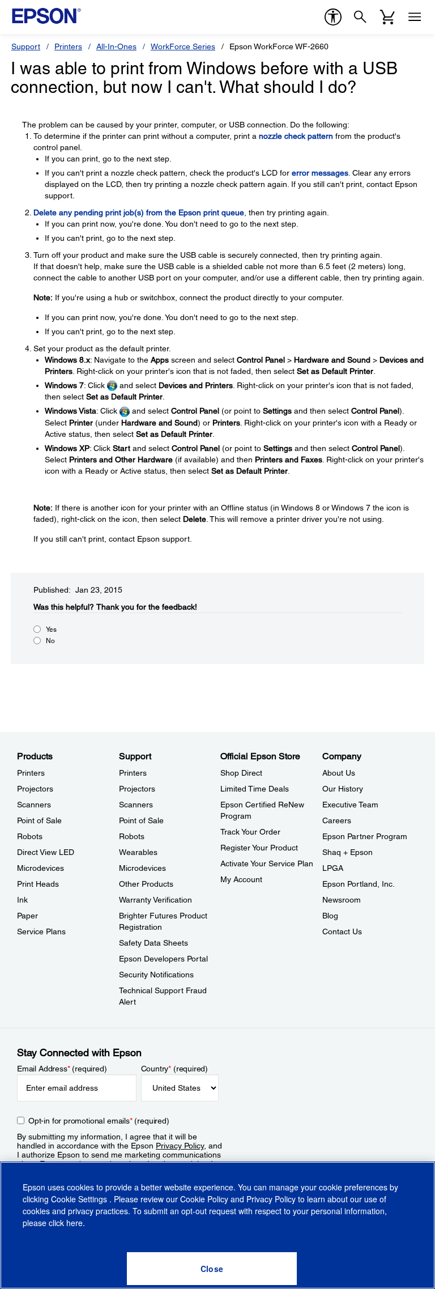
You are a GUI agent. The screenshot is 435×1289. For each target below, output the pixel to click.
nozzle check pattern (296, 136)
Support (25, 46)
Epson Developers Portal (163, 958)
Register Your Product (259, 847)
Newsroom (341, 899)
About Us (338, 772)
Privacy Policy (180, 1145)
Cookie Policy (204, 1199)
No (50, 641)
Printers (68, 46)
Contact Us (342, 931)
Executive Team (350, 804)
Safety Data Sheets (153, 942)
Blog (330, 915)
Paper (27, 915)
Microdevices (40, 868)
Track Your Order (250, 831)
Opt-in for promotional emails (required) (98, 1120)
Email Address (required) (62, 1068)
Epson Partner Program (364, 836)
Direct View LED (45, 852)
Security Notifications (156, 974)
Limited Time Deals (254, 788)
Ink (22, 899)
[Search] (360, 17)
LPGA (332, 868)
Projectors (35, 788)
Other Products (146, 883)
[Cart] (387, 17)
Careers (336, 820)
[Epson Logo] (46, 15)
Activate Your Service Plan (266, 863)
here (74, 1222)
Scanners (34, 804)
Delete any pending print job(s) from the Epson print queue (138, 212)
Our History (342, 788)
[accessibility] (333, 17)
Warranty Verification (155, 899)
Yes (51, 629)
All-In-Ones (116, 46)
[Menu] (415, 17)
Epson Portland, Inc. (358, 883)
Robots (29, 836)
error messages (320, 172)
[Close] (212, 1268)
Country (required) (174, 1068)
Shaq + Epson (347, 852)
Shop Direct (241, 772)
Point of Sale (39, 820)
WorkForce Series (183, 46)
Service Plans (41, 931)
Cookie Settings (80, 1199)
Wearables (138, 852)
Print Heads (38, 883)
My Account (241, 879)
